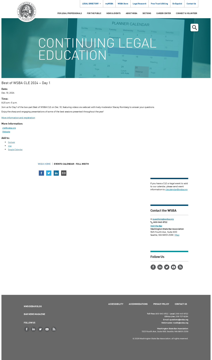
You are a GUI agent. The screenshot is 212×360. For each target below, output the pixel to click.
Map (177, 235)
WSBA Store (123, 3)
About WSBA (131, 13)
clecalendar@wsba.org (176, 189)
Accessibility (115, 304)
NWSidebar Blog (33, 306)
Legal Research (139, 3)
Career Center (163, 13)
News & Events (113, 13)
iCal (10, 146)
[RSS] (181, 267)
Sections (146, 13)
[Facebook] (153, 267)
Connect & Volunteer (186, 13)
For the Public (94, 13)
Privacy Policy (161, 304)
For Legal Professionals (69, 13)
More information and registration (18, 117)
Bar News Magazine (34, 314)
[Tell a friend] (64, 173)
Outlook (11, 142)
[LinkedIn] (160, 267)
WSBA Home (44, 163)
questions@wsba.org (163, 219)
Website (6, 131)
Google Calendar (15, 149)
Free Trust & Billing (159, 3)
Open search (194, 27)
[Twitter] (167, 267)
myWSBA (109, 3)
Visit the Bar (156, 226)
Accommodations (138, 304)
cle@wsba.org (9, 128)
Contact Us (191, 3)
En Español (177, 3)
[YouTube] (174, 267)
